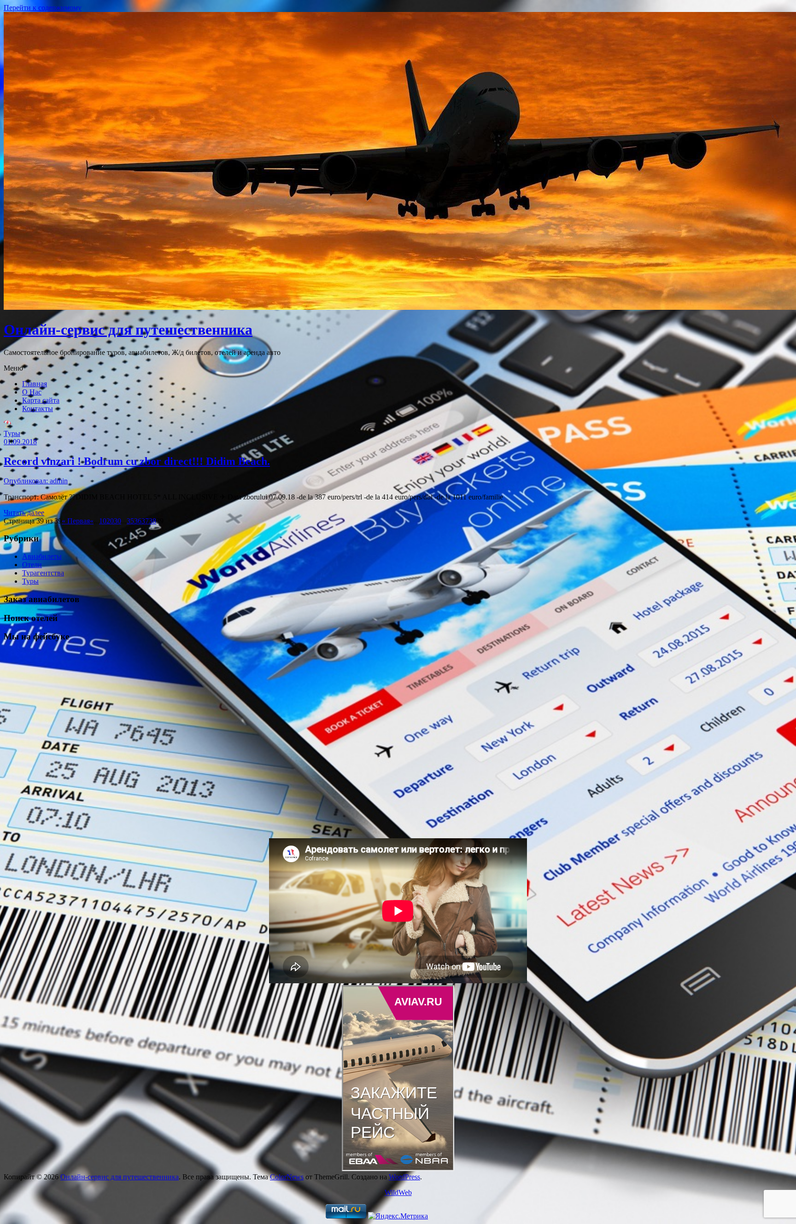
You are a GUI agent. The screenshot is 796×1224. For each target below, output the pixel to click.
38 (152, 521)
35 (130, 521)
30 (117, 521)
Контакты (37, 408)
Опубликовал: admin (36, 481)
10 (102, 521)
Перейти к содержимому (43, 8)
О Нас (31, 392)
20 (110, 521)
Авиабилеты (42, 556)
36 (137, 521)
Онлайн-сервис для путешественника (128, 329)
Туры (12, 433)
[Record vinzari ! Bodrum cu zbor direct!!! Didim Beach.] (7, 425)
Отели (32, 564)
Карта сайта (40, 400)
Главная (34, 384)
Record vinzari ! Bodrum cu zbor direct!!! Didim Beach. (137, 461)
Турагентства (43, 573)
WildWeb (398, 1192)
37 (145, 521)
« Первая (76, 521)
